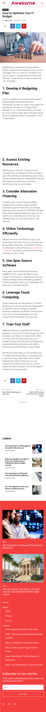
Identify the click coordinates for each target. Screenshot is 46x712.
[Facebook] (12, 26)
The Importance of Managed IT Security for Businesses (18, 447)
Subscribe (23, 694)
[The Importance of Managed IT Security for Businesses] (37, 449)
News (5, 10)
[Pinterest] (23, 26)
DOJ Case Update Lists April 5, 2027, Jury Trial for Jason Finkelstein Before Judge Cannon (17, 462)
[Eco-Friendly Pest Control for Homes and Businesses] (37, 490)
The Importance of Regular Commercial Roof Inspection (17, 474)
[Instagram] (9, 704)
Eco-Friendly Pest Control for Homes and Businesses (17, 487)
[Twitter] (18, 26)
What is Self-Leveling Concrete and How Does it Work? (35, 394)
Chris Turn (8, 20)
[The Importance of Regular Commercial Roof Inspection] (37, 476)
